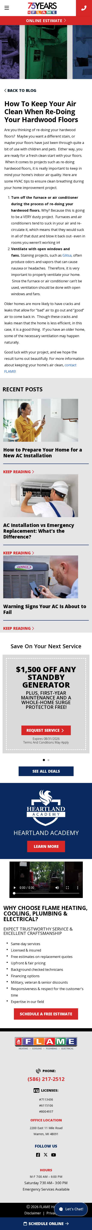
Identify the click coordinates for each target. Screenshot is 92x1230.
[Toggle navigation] (6, 8)
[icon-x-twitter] (45, 1155)
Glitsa (66, 255)
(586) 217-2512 (46, 1078)
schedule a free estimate (46, 1013)
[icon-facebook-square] (38, 1155)
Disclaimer (32, 1213)
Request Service (43, 730)
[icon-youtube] (53, 1155)
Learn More (46, 846)
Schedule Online (46, 1223)
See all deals (46, 771)
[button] (44, 760)
